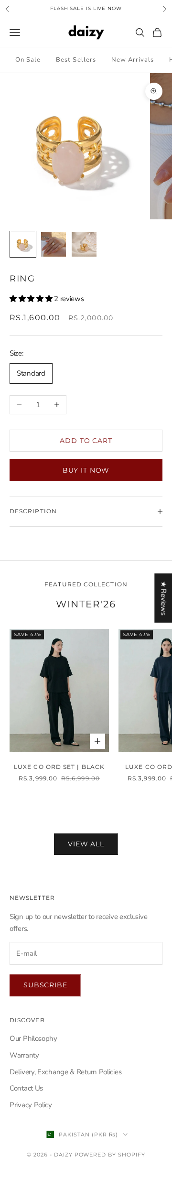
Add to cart (86, 440)
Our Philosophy (33, 1038)
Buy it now (86, 470)
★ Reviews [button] (163, 598)
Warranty (24, 1055)
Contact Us (26, 1088)
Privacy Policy (31, 1105)
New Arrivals (132, 59)
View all (86, 844)
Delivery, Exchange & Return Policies (65, 1072)
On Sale (28, 59)
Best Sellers (76, 59)
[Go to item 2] (53, 244)
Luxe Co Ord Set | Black (59, 766)
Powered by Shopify (110, 1154)
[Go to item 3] (84, 244)
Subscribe (45, 985)
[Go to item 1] (23, 244)
